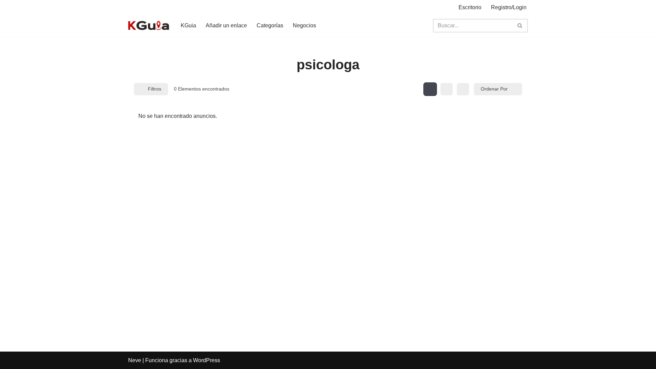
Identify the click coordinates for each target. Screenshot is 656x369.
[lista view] (446, 89)
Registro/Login (509, 7)
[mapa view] (463, 89)
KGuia (188, 25)
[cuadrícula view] (430, 89)
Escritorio (470, 7)
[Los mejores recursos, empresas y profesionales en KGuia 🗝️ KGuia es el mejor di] (148, 25)
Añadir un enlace (226, 25)
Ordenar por (494, 89)
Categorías (270, 25)
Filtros (154, 89)
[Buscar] (520, 25)
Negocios (304, 25)
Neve (134, 360)
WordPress (206, 360)
